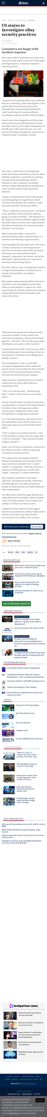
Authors (38, 1076)
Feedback (8, 1079)
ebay (17, 552)
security (30, 552)
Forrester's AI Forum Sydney (27, 705)
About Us (17, 1076)
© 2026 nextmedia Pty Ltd (28, 1084)
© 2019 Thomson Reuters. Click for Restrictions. (16, 546)
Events (7, 700)
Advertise (15, 1079)
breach (10, 552)
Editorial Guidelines (28, 1076)
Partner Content (13, 611)
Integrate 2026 (22, 731)
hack (23, 552)
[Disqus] (23, 877)
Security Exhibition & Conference (29, 739)
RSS (41, 1079)
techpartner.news (13, 1094)
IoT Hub (37, 1094)
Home (4, 20)
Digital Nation (27, 1094)
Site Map (36, 1079)
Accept (40, 1100)
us (36, 552)
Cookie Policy (13, 1113)
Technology (21, 20)
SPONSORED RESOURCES (15, 662)
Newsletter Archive (26, 1079)
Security (31, 20)
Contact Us (9, 1076)
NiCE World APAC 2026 (25, 714)
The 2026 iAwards (23, 723)
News (11, 20)
